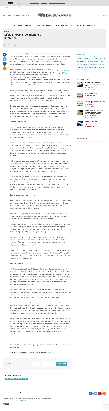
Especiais (17, 25)
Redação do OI (90, 104)
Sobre (9, 15)
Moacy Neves (90, 87)
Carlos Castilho (90, 126)
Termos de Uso (12, 393)
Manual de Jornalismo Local (57, 3)
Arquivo (79, 25)
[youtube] (103, 15)
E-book (36, 25)
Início (4, 15)
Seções (27, 25)
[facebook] (98, 15)
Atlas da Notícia (34, 3)
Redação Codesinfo (91, 115)
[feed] (105, 15)
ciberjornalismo (22, 352)
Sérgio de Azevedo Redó (12, 44)
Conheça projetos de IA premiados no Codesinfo (95, 102)
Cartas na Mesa (48, 25)
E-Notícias (7, 31)
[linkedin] (5, 64)
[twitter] (101, 15)
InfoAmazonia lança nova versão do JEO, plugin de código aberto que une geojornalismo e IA (94, 112)
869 (9, 42)
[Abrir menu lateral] (3, 25)
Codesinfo (44, 3)
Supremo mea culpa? (91, 93)
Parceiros (90, 25)
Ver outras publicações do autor (16, 378)
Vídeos (72, 25)
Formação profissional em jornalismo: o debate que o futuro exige (94, 84)
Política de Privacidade (27, 393)
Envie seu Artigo (26, 15)
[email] (5, 68)
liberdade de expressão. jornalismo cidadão (43, 352)
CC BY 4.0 (23, 401)
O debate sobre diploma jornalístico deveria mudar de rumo (93, 123)
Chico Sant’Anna (91, 95)
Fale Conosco (16, 15)
